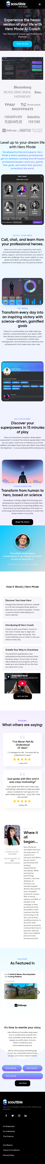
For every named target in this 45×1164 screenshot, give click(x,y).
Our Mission (8, 1145)
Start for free (22, 44)
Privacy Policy (8, 1155)
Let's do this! (22, 696)
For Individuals (9, 1131)
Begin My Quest (22, 522)
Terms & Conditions (11, 1150)
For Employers (9, 1126)
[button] (39, 4)
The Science (8, 1136)
